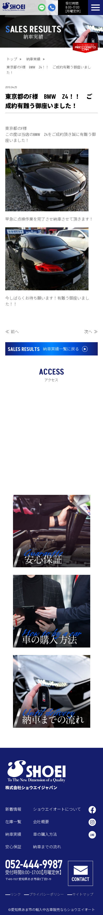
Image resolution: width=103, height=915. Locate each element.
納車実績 (33, 59)
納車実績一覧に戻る (43, 349)
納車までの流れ (47, 847)
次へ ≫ (91, 332)
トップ (11, 59)
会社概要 (41, 822)
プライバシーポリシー (46, 894)
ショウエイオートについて (57, 809)
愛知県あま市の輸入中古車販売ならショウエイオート (53, 909)
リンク (15, 894)
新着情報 (13, 809)
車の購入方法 (45, 834)
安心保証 (13, 847)
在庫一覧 (13, 822)
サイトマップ (82, 894)
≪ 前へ (12, 332)
